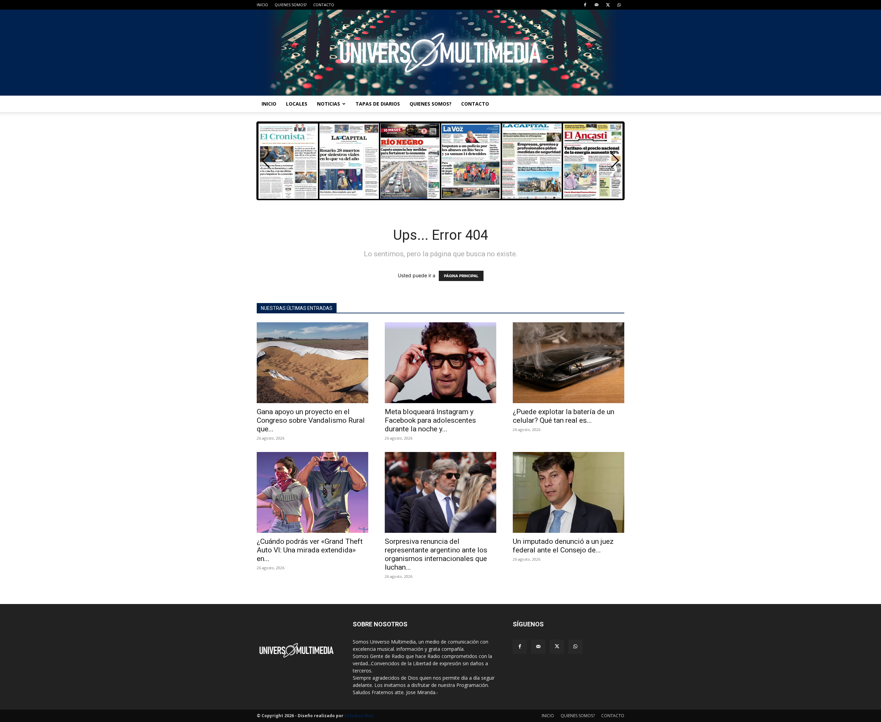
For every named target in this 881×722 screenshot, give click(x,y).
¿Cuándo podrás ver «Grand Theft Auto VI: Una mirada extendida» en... (310, 550)
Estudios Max (358, 716)
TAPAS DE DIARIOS (377, 103)
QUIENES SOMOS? (291, 4)
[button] (615, 160)
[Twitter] (608, 5)
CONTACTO (323, 4)
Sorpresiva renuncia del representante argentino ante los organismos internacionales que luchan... (436, 554)
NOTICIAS (328, 103)
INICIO (262, 4)
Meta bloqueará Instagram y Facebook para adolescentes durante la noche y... (430, 420)
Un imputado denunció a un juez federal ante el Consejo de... (563, 545)
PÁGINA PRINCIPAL (461, 275)
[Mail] (596, 5)
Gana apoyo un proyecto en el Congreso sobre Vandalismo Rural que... (311, 420)
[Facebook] (585, 5)
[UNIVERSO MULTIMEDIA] (440, 53)
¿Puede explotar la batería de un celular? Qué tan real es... (563, 416)
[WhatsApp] (619, 5)
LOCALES (296, 103)
